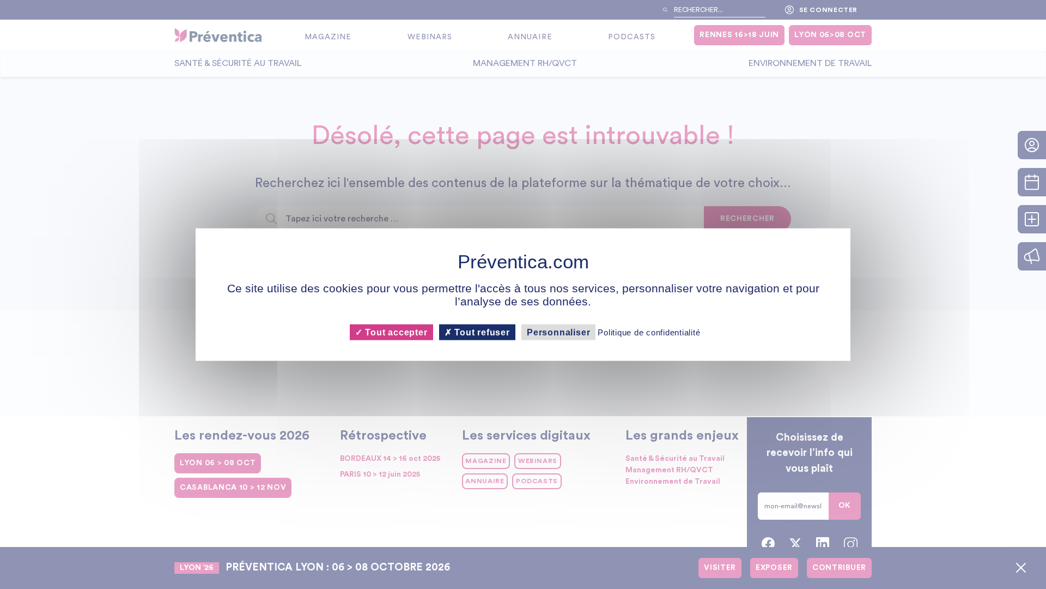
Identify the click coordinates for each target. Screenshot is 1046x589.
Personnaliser (558, 331)
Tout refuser (481, 331)
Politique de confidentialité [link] (649, 331)
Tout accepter (394, 331)
